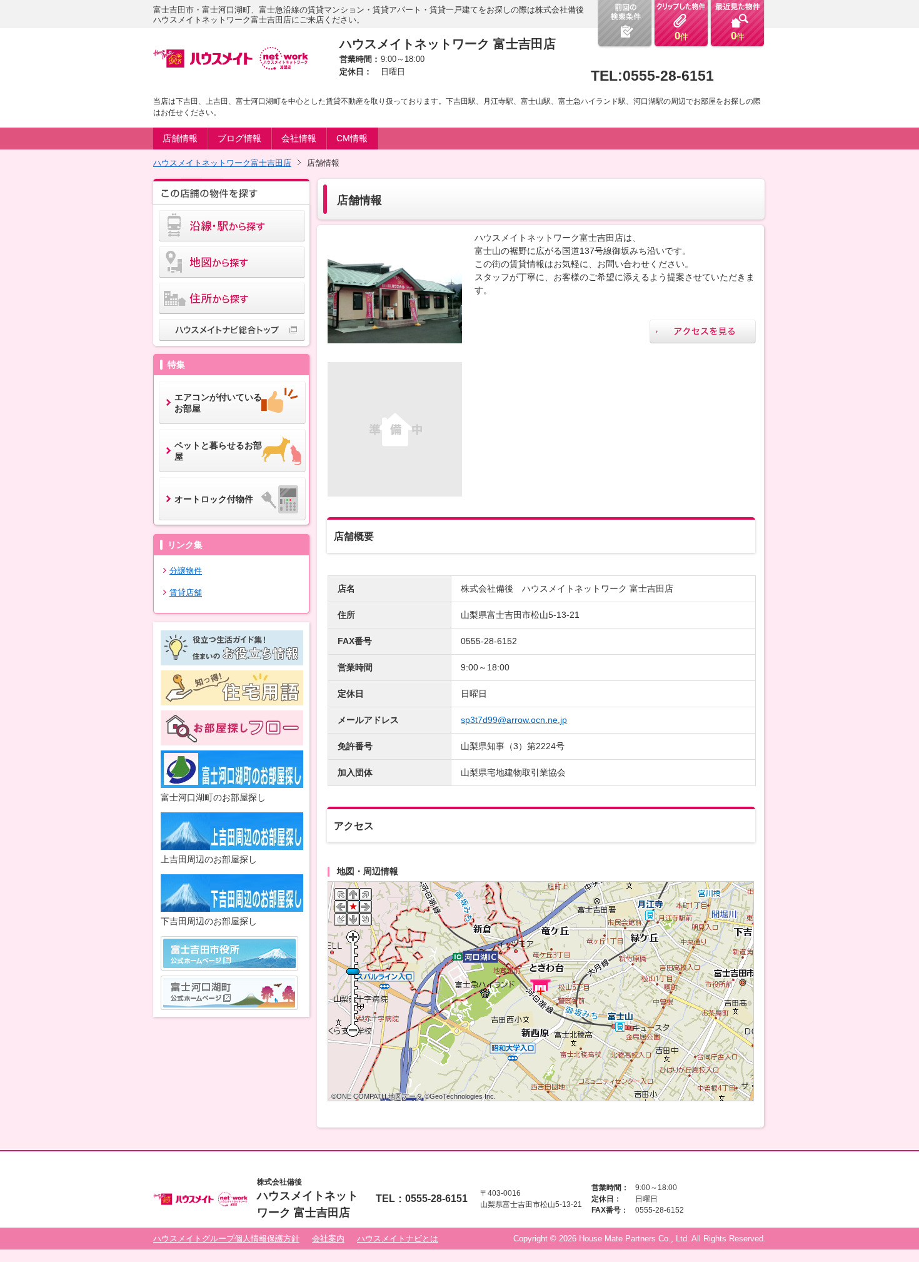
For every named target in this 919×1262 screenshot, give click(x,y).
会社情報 (298, 138)
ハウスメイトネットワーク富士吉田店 (222, 163)
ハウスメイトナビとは (397, 1238)
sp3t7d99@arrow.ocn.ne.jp (514, 720)
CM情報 (352, 138)
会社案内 (328, 1238)
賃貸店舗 (185, 592)
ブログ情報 (239, 138)
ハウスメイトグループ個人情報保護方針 (226, 1238)
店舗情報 (180, 138)
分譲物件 (185, 570)
